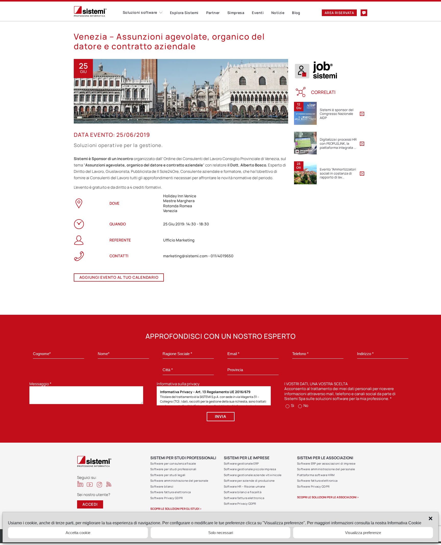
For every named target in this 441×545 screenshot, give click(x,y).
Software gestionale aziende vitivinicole (253, 475)
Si (292, 405)
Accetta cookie (78, 532)
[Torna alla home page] (98, 11)
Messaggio (40, 383)
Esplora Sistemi (184, 12)
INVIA (220, 416)
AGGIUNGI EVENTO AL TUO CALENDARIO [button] (118, 277)
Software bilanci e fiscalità (242, 492)
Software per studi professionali (173, 469)
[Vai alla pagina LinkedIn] (80, 484)
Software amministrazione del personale (179, 480)
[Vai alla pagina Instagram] (99, 484)
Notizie (277, 12)
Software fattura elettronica (170, 492)
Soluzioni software (140, 12)
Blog (296, 12)
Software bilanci (162, 486)
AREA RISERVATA (339, 12)
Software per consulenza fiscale (173, 463)
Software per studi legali (168, 475)
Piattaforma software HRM (315, 475)
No (305, 405)
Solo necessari (220, 532)
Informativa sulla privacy (178, 383)
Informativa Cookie (404, 523)
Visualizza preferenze (363, 532)
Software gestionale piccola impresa (250, 469)
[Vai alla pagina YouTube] (90, 484)
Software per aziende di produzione (249, 480)
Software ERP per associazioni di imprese (326, 463)
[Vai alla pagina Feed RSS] (109, 484)
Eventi (258, 12)
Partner (213, 12)
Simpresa (235, 12)
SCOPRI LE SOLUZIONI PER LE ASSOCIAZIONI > (328, 497)
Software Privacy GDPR (166, 498)
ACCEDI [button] (90, 504)
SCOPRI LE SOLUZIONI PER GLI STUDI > (176, 509)
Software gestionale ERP (241, 463)
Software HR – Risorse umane (244, 486)
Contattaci (364, 12)
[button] (430, 518)
